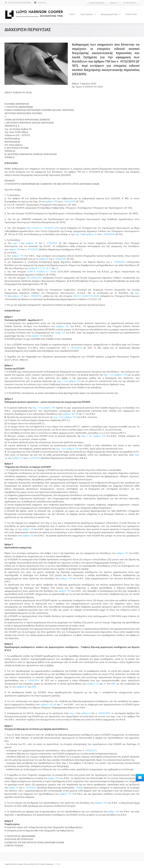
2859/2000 (104, 713)
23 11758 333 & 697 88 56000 (19, 2)
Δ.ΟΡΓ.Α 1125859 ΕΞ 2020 (41, 272)
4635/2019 (76, 348)
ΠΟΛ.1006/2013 (34, 278)
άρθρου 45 (37, 336)
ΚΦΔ (79, 788)
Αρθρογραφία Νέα (109, 14)
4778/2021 (52, 243)
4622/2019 (69, 202)
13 (43, 268)
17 (50, 268)
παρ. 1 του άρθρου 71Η (115, 375)
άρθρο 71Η (53, 778)
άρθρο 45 (60, 333)
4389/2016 (109, 234)
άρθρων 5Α (68, 414)
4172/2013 (33, 249)
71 (62, 705)
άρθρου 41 (91, 234)
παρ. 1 (72, 713)
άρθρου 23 (27, 529)
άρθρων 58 (46, 705)
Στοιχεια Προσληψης (96, 2)
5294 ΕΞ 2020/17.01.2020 (86, 296)
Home (72, 14)
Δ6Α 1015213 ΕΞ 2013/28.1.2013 (42, 228)
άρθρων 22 (93, 684)
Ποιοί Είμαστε (86, 14)
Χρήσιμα (113, 2)
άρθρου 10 (17, 458)
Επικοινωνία (131, 14)
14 (47, 268)
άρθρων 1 (34, 268)
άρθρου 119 (51, 202)
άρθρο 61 (43, 259)
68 (55, 705)
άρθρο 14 (13, 788)
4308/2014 (34, 680)
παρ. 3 (78, 234)
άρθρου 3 (86, 713)
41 (57, 268)
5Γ (84, 414)
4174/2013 (35, 458)
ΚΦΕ (113, 684)
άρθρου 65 (27, 536)
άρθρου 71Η (15, 249)
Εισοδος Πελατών (130, 2)
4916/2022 (60, 259)
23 (105, 684)
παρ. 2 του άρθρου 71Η (64, 417)
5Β (77, 414)
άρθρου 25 (31, 243)
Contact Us (41, 2)
